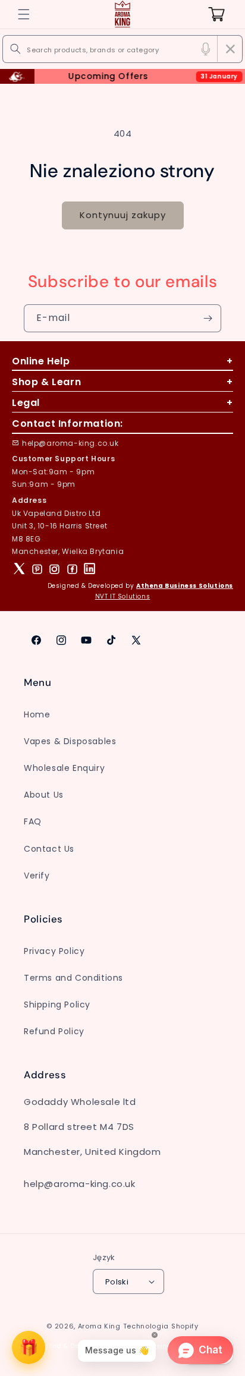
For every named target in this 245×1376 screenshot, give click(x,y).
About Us (44, 795)
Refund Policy (54, 1031)
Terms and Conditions (73, 978)
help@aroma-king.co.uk (70, 443)
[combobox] (122, 49)
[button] (24, 14)
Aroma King (99, 1326)
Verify (37, 875)
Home (37, 714)
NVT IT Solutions (122, 596)
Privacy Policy (54, 951)
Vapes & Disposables (70, 741)
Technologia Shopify (161, 1326)
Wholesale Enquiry (64, 768)
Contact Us (49, 849)
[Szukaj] (15, 49)
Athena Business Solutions (184, 585)
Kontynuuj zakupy (123, 215)
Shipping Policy (57, 1004)
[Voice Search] (206, 49)
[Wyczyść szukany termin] (230, 49)
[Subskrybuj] (207, 318)
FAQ (33, 821)
